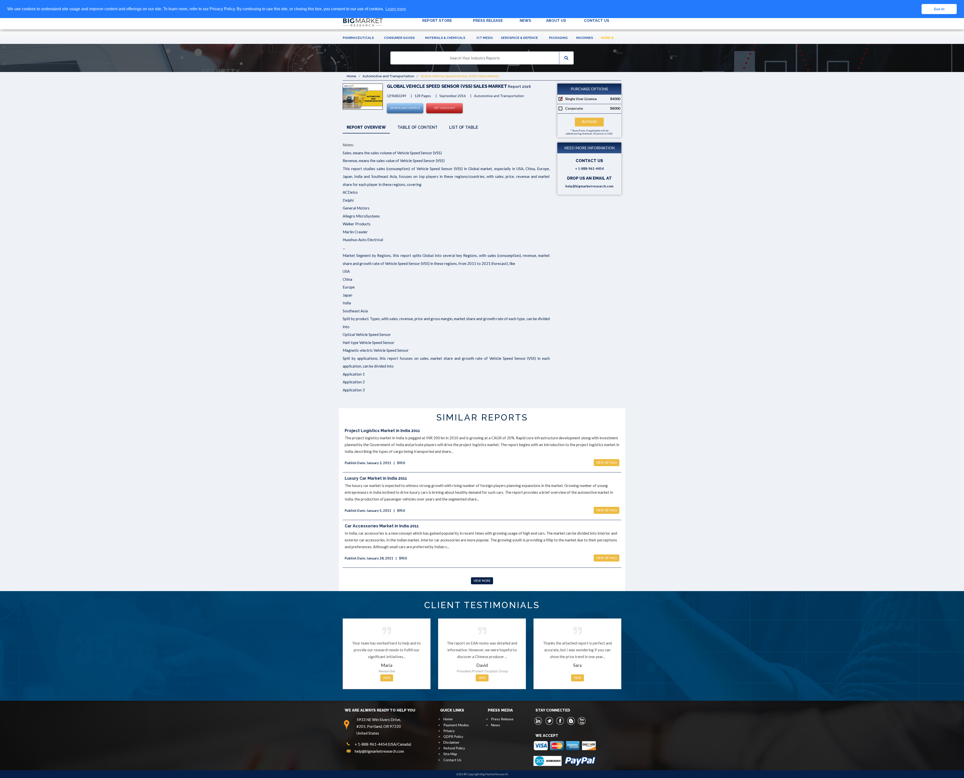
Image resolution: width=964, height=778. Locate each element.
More (606, 38)
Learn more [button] (396, 9)
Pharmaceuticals (358, 38)
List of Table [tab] (463, 127)
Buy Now (589, 122)
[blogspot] (571, 721)
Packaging (558, 38)
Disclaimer (451, 742)
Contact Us (452, 760)
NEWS (525, 20)
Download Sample (405, 108)
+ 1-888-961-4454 (589, 169)
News (495, 725)
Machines (584, 38)
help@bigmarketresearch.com (589, 186)
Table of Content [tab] (417, 127)
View (387, 678)
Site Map (450, 754)
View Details (606, 462)
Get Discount (444, 108)
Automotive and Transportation (388, 76)
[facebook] (560, 721)
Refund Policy (454, 748)
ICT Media (484, 38)
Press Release (502, 719)
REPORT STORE (437, 20)
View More (482, 581)
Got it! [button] (939, 9)
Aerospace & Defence (519, 38)
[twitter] (549, 721)
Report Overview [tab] (366, 127)
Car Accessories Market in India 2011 (382, 526)
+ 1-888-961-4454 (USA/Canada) (383, 744)
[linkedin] (538, 721)
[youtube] (582, 721)
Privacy (449, 731)
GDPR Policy (453, 736)
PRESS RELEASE (488, 20)
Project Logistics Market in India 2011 (382, 430)
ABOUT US (556, 20)
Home (351, 76)
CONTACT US (596, 20)
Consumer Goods (399, 38)
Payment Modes (456, 725)
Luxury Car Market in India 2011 (376, 478)
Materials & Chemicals (445, 38)
